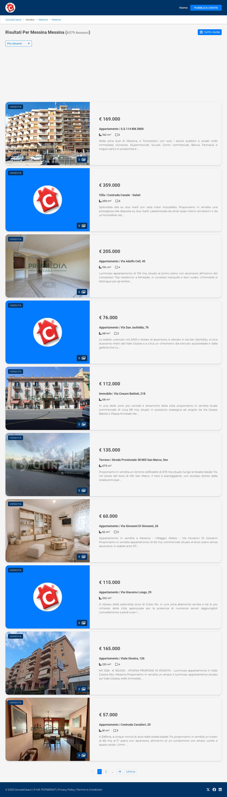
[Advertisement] (113, 77)
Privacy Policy (67, 789)
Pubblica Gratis (206, 7)
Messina (43, 19)
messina (56, 19)
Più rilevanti (18, 43)
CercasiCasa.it (13, 19)
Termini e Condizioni (89, 789)
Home (183, 7)
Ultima (130, 771)
